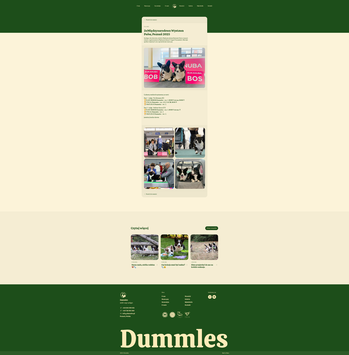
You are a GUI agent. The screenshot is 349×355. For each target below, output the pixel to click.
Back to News (225, 353)
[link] (165, 314)
